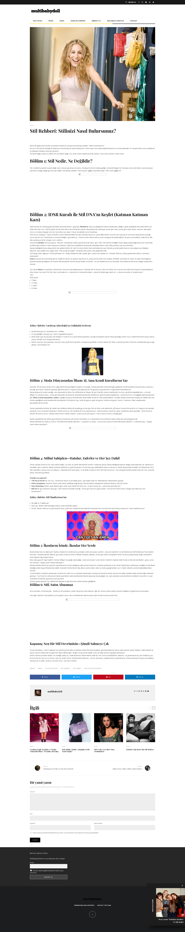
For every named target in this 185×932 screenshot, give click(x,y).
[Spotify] (153, 2)
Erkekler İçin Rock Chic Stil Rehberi (140, 749)
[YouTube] (146, 2)
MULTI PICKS (37, 21)
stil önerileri (66, 668)
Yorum (32, 792)
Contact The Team (104, 905)
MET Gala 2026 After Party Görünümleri (104, 750)
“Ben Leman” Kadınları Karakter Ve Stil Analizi (170, 920)
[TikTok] (150, 2)
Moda (31, 125)
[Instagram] (142, 2)
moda (40, 668)
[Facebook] (139, 2)
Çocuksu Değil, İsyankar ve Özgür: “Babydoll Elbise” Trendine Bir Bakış (44, 750)
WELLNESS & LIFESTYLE (115, 21)
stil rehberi (77, 668)
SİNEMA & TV (96, 21)
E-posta (33, 823)
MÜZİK (50, 21)
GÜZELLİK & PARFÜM (78, 21)
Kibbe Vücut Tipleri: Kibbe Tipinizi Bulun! (127, 767)
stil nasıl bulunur (51, 668)
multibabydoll (55, 691)
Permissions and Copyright (84, 905)
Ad (31, 814)
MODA (62, 21)
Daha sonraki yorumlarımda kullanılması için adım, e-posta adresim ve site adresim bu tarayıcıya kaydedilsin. (66, 833)
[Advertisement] (55, 140)
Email (32, 863)
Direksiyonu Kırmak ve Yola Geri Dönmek (58, 767)
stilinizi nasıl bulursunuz (93, 668)
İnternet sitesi (98, 823)
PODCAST (133, 21)
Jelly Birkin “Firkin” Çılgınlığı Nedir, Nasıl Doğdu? (76, 750)
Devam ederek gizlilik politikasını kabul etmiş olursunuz (46, 872)
